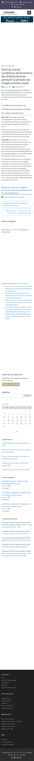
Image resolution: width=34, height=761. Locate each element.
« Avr (16, 432)
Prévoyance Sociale (6, 708)
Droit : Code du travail (7, 66)
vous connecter (14, 230)
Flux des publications (7, 742)
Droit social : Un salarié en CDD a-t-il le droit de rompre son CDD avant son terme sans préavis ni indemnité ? (18, 295)
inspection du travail (18, 197)
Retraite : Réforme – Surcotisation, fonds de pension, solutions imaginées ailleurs (18, 212)
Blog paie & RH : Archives (8, 724)
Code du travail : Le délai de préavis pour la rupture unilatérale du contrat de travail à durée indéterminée (18, 302)
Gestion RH (4, 703)
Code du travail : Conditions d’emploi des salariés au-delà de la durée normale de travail (18, 316)
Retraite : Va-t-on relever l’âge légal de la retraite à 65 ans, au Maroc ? (15, 204)
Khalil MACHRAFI (19, 87)
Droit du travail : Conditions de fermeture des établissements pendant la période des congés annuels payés (16, 190)
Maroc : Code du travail (7, 719)
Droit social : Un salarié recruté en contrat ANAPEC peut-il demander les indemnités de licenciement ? (18, 288)
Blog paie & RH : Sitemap (8, 726)
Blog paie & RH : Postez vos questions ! (11, 721)
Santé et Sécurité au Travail (8, 688)
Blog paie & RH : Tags (7, 729)
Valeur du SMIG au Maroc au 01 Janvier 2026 (16, 470)
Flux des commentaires (7, 744)
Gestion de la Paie (6, 701)
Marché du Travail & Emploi (8, 680)
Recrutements (5, 683)
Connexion (4, 739)
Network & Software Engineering (18, 752)
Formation (4, 685)
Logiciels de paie (6, 698)
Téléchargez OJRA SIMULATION (11, 384)
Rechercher (6, 392)
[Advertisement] (17, 42)
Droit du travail (7, 197)
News (2, 678)
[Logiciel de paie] (17, 19)
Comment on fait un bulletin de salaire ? (15, 533)
